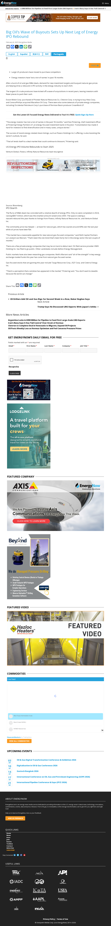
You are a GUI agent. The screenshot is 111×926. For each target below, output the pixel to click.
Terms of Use (62, 919)
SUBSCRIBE (11, 850)
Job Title (84, 346)
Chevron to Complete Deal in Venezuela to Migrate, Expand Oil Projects (42, 325)
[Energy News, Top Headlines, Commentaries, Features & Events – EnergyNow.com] (8, 3)
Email (11, 346)
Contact (10, 846)
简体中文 (36, 54)
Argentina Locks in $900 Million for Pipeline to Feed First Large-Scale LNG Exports (46, 320)
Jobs (8, 839)
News (9, 835)
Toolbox (10, 844)
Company (66, 346)
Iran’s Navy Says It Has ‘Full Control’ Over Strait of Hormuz (35, 323)
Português (59, 54)
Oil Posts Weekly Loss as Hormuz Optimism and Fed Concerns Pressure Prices (44, 328)
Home (9, 833)
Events (9, 842)
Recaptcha (14, 367)
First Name (32, 346)
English (11, 54)
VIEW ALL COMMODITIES (19, 741)
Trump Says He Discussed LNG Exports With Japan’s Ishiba (67, 306)
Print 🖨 (95, 65)
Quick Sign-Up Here (84, 114)
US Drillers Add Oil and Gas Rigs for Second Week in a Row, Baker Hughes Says (50, 299)
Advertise (10, 848)
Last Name (49, 346)
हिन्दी (46, 54)
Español (23, 54)
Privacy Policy (49, 919)
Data (8, 837)
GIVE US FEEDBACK (15, 818)
